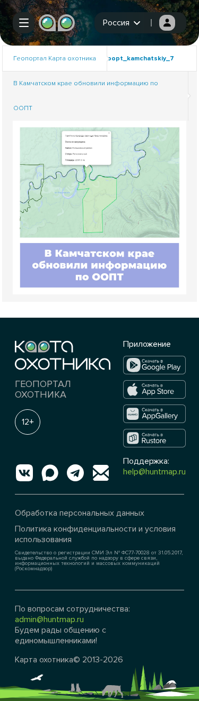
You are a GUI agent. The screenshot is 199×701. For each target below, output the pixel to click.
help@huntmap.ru (154, 471)
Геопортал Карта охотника (54, 58)
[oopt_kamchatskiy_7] (100, 206)
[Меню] (23, 22)
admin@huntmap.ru (49, 619)
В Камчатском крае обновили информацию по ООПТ (85, 95)
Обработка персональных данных (79, 513)
